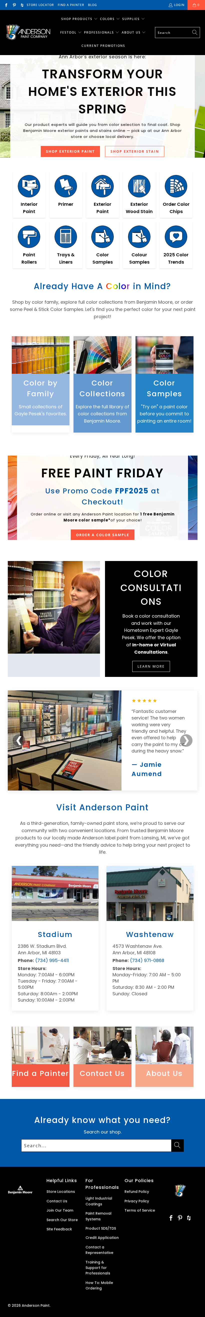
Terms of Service (139, 1210)
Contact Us (56, 1201)
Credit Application (102, 1237)
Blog (92, 5)
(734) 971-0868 (147, 960)
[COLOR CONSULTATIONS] (54, 607)
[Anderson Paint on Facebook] (6, 5)
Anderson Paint (36, 1305)
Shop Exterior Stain (134, 151)
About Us (132, 32)
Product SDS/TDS (101, 1228)
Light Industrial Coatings (99, 1201)
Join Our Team (59, 1210)
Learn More (151, 666)
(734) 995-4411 (52, 960)
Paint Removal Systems (99, 1216)
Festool (69, 32)
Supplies (131, 19)
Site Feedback (59, 1229)
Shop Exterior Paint (70, 151)
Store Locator (40, 5)
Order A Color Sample (102, 534)
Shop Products (76, 19)
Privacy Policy (136, 1201)
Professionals (99, 32)
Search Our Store (62, 1219)
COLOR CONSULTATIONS (151, 587)
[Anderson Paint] (28, 33)
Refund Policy (136, 1191)
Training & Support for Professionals (98, 1268)
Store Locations (60, 1191)
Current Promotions (103, 46)
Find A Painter (71, 5)
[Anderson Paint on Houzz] (22, 5)
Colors (107, 19)
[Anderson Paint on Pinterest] (14, 5)
